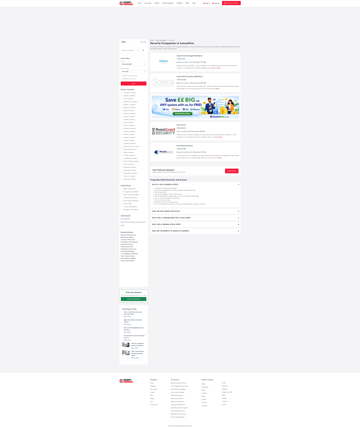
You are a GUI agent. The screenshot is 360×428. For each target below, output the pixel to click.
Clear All (143, 42)
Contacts (156, 3)
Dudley (224, 383)
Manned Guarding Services (128, 235)
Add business (231, 171)
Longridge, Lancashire (130, 143)
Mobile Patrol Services (127, 244)
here (159, 188)
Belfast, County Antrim (130, 189)
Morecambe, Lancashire (130, 149)
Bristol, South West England (131, 201)
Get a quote (148, 3)
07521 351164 (181, 59)
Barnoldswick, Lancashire (130, 102)
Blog (194, 3)
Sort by (122, 61)
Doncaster (204, 406)
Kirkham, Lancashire (129, 134)
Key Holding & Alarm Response (129, 242)
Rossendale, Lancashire (130, 170)
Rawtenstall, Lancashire (130, 167)
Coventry (204, 402)
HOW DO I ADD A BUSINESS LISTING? (165, 184)
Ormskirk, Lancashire (129, 155)
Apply (133, 83)
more (218, 68)
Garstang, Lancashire (129, 131)
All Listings (153, 386)
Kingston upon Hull (227, 392)
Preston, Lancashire (129, 164)
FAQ (151, 401)
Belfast (203, 384)
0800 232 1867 (181, 149)
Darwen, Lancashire (129, 125)
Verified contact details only (130, 76)
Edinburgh (224, 386)
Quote (122, 225)
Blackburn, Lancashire (129, 105)
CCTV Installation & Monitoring (129, 254)
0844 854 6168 (181, 80)
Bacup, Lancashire (128, 99)
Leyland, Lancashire (129, 140)
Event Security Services (127, 247)
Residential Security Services (128, 249)
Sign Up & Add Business (133, 299)
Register (152, 398)
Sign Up (217, 3)
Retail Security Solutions (127, 237)
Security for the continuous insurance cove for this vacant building (133, 222)
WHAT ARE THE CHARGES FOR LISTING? (166, 211)
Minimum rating (125, 68)
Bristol (203, 396)
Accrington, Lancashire (130, 93)
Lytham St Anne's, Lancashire (131, 146)
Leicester (224, 398)
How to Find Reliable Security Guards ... (134, 329)
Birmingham (205, 387)
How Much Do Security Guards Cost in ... (134, 337)
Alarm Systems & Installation (128, 258)
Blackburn (179, 83)
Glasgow (224, 389)
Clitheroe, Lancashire (129, 119)
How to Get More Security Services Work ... (133, 313)
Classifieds (179, 3)
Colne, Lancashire (128, 122)
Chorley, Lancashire (129, 117)
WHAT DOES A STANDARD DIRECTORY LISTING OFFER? (171, 218)
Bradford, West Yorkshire (130, 198)
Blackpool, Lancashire (129, 108)
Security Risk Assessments (127, 251)
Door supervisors (125, 219)
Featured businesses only (129, 79)
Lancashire (185, 62)
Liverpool (224, 401)
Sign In (207, 3)
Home (139, 3)
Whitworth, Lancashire (130, 179)
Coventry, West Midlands (130, 207)
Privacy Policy (154, 405)
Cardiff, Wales (127, 204)
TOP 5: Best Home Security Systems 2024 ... (137, 353)
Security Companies (167, 3)
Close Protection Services (128, 256)
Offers (187, 3)
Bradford (204, 393)
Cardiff (204, 399)
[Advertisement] (180, 25)
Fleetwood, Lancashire (130, 128)
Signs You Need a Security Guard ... (133, 321)
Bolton (203, 390)
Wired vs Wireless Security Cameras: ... (138, 344)
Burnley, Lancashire (129, 111)
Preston (179, 131)
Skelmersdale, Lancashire (130, 173)
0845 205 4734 (181, 128)
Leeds (223, 395)
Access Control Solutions (127, 261)
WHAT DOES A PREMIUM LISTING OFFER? (166, 224)
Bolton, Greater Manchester (131, 195)
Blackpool (179, 62)
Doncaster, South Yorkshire (131, 210)
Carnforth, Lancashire (129, 114)
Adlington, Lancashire (129, 96)
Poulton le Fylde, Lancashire (131, 161)
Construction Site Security (128, 240)
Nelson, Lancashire (129, 152)
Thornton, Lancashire (129, 176)
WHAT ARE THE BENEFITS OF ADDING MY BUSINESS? (170, 231)
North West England (194, 62)
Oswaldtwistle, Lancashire (130, 158)
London (224, 404)
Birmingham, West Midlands (131, 192)
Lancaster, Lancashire (129, 137)
